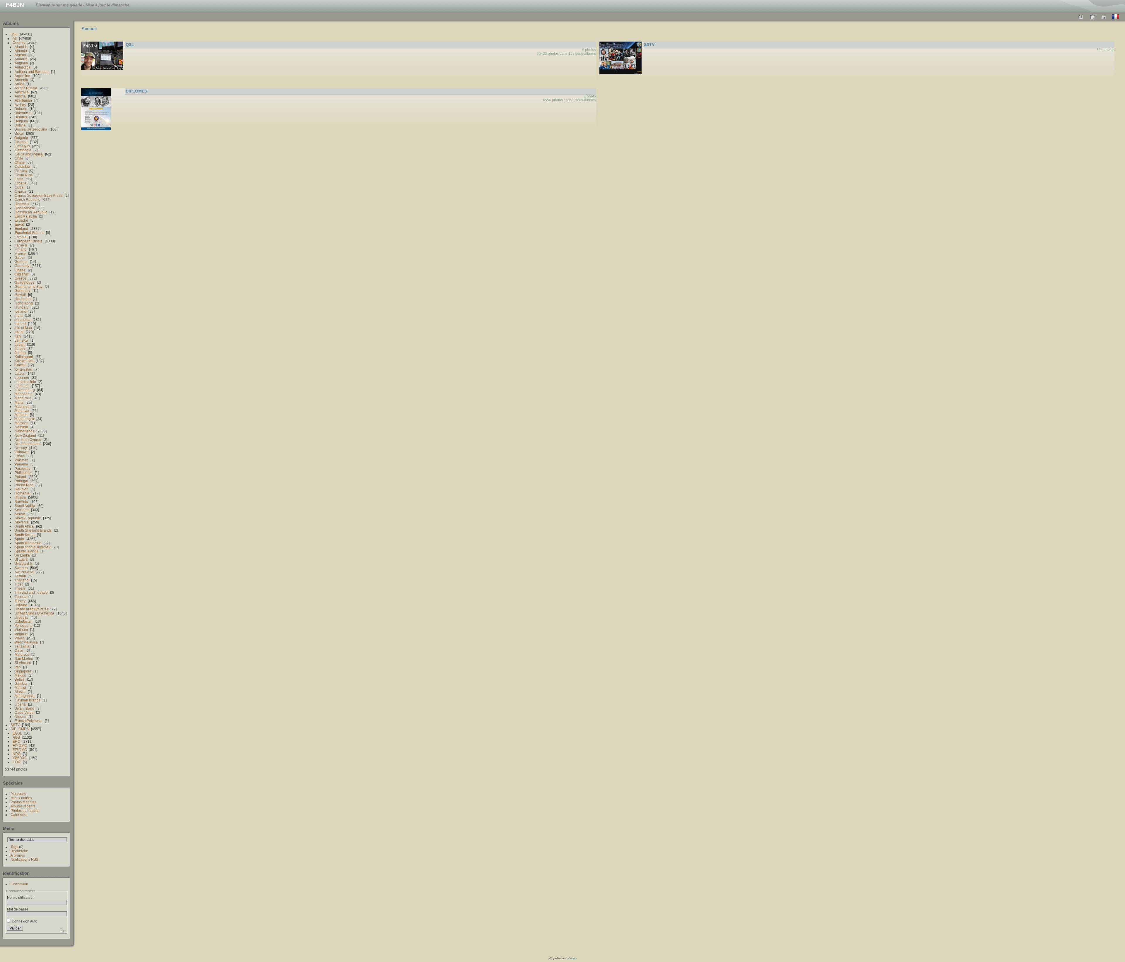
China (19, 162)
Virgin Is (21, 634)
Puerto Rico (24, 485)
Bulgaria (21, 138)
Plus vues (18, 794)
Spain (19, 539)
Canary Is (22, 146)
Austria (20, 96)
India (19, 315)
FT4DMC (20, 745)
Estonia (21, 237)
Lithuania (22, 386)
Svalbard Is (24, 563)
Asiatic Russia (26, 88)
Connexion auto (24, 921)
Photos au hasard (25, 810)
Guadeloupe (25, 282)
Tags (14, 847)
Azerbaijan (23, 100)
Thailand (22, 580)
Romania (22, 493)
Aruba (19, 84)
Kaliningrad (24, 357)
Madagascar (25, 696)
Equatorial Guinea (29, 232)
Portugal (21, 481)
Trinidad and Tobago (31, 592)
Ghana (20, 270)
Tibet (19, 584)
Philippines (24, 473)
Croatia (20, 183)
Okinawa (22, 452)
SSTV (15, 725)
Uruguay (21, 617)
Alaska (20, 692)
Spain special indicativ (32, 547)
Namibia (21, 427)
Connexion (19, 884)
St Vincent (23, 663)
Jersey (20, 348)
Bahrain (21, 109)
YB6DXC (20, 758)
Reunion (21, 489)
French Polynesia (28, 721)
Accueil (89, 28)
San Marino (24, 658)
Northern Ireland (28, 444)
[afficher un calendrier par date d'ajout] (1092, 16)
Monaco (21, 415)
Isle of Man (23, 328)
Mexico (20, 675)
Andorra (21, 59)
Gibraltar (21, 274)
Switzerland (24, 572)
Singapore (23, 671)
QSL (14, 34)
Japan (20, 344)
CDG (17, 762)
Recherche (19, 851)
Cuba (19, 187)
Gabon (20, 257)
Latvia (19, 373)
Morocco (21, 423)
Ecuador (21, 220)
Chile (19, 158)
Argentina (22, 76)
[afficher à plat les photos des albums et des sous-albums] (1081, 16)
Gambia (21, 683)
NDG (17, 754)
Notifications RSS (24, 859)
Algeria (20, 55)
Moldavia (22, 410)
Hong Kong (24, 303)
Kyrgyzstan (23, 369)
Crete (19, 179)
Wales (20, 638)
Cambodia (23, 150)
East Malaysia (26, 216)
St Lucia (21, 559)
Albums (11, 23)
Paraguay (22, 468)
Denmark (22, 204)
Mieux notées (21, 798)
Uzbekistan (24, 621)
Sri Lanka (22, 555)
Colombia (22, 166)
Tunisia (20, 596)
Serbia (20, 514)
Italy (18, 336)
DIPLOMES (20, 729)
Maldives (22, 654)
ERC (16, 741)
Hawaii (20, 295)
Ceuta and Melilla (29, 154)
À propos (18, 855)
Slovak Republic (28, 518)
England (21, 228)
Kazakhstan (24, 361)
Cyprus (20, 191)
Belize (20, 679)
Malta (19, 402)
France (20, 253)
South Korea (25, 535)
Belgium (21, 121)
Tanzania (22, 646)
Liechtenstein (25, 382)
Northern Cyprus (28, 439)
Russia (20, 497)
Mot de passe (17, 909)
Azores (20, 105)
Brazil (19, 133)
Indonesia (22, 319)
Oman (19, 456)
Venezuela (23, 625)
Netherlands (24, 431)
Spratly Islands (26, 551)
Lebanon (22, 377)
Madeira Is (23, 398)
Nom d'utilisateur (20, 897)
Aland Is (21, 47)
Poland (20, 477)
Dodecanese (25, 208)
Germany (22, 266)
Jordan (20, 353)
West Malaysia (26, 642)
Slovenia (22, 522)
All (15, 38)
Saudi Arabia (25, 506)
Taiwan (20, 576)
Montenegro (24, 419)
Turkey (20, 601)
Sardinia (21, 502)
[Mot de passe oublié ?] (61, 929)
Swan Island (24, 708)
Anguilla (21, 63)
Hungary (21, 307)
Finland (21, 249)
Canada (21, 142)
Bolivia (20, 125)
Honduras (22, 299)
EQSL (17, 733)
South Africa (24, 526)
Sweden (21, 568)
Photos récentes (23, 802)
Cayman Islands (27, 700)
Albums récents (23, 806)
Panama (21, 464)
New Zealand (25, 435)
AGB (16, 737)
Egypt (19, 224)
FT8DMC (20, 750)
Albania (21, 51)
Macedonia (24, 394)
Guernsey (22, 290)
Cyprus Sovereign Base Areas (38, 195)
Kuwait (20, 365)
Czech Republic (27, 199)
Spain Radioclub (28, 543)
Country (19, 42)
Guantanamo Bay (28, 286)
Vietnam (21, 629)
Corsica (21, 171)
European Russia (28, 241)
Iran (18, 667)
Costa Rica (23, 175)
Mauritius (22, 406)
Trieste (20, 588)
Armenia (21, 80)
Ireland (20, 324)
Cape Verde (24, 712)
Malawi (20, 687)
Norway (21, 448)
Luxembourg (25, 390)
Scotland (22, 510)
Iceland (20, 311)
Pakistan (21, 460)
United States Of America (34, 613)
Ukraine (21, 605)
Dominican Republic (31, 212)
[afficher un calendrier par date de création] (1104, 16)
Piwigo (572, 958)
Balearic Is (23, 113)
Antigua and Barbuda (32, 71)
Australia (22, 92)
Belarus (21, 117)
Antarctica (22, 67)
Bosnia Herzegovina (31, 129)
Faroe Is (21, 245)
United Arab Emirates (31, 609)
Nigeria (20, 716)
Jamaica (21, 340)
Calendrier (19, 814)
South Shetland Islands (33, 530)
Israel (19, 332)
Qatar (19, 650)
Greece (20, 278)
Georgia (21, 261)
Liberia (20, 704)
